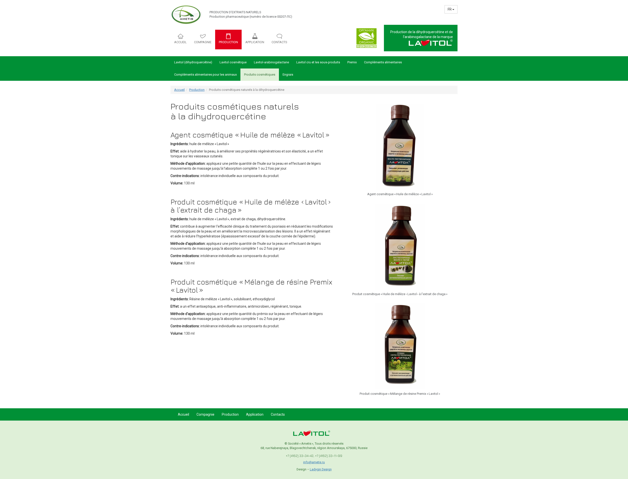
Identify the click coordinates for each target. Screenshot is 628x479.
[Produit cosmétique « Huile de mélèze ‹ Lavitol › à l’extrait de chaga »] (400, 246)
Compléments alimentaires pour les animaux (205, 74)
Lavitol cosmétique (233, 62)
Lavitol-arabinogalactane (271, 62)
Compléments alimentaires (383, 62)
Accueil (179, 90)
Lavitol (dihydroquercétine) (193, 62)
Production (197, 90)
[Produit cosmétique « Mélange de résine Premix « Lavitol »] (400, 346)
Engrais (288, 74)
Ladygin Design (321, 469)
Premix (352, 62)
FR (450, 9)
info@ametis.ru (314, 462)
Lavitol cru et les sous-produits (318, 62)
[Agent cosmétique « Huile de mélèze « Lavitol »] (400, 147)
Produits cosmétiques (259, 74)
